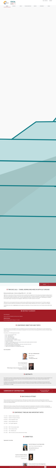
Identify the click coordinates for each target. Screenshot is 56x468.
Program (13, 6)
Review (49, 6)
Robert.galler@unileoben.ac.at (34, 448)
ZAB (45, 0)
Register (35, 6)
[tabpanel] (15, 356)
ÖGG (46, 0)
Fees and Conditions (28, 6)
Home (7, 6)
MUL (43, 0)
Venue (21, 6)
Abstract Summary (7, 318)
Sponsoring (41, 6)
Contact (50, 0)
